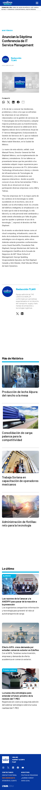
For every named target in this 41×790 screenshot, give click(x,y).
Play (14, 762)
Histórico (7, 30)
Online (15, 757)
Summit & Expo (18, 760)
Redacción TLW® (16, 59)
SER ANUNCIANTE (8, 778)
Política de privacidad (29, 775)
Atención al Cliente (9, 781)
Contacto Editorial (9, 775)
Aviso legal (25, 781)
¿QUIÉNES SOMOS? (27, 778)
